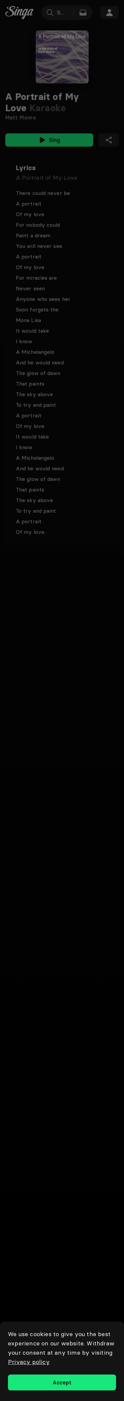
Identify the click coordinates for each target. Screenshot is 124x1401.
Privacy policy (29, 1362)
